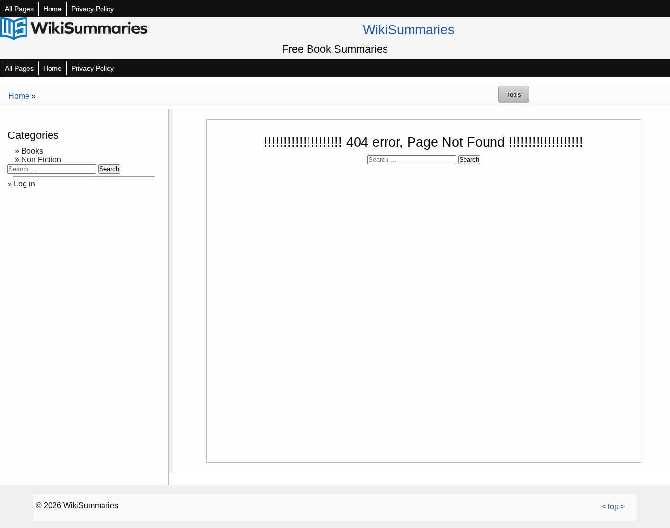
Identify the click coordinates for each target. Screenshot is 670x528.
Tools (513, 94)
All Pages (19, 9)
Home (52, 9)
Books (32, 151)
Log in (24, 184)
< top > (613, 506)
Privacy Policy (92, 9)
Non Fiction (41, 160)
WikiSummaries (409, 29)
